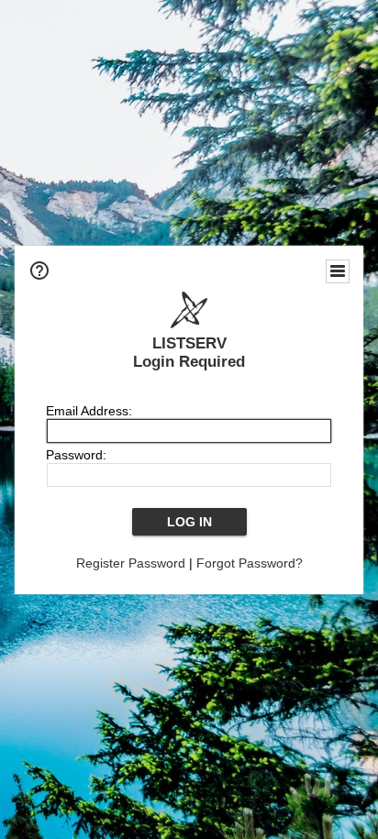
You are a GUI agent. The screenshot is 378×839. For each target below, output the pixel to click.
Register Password (130, 563)
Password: (76, 454)
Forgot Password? (249, 563)
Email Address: (89, 410)
